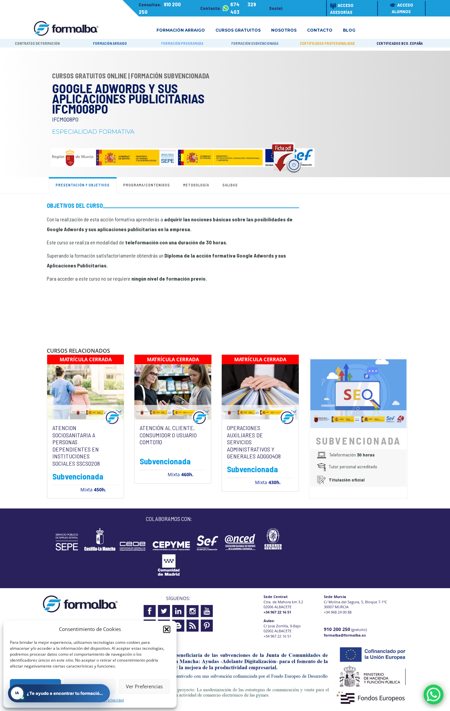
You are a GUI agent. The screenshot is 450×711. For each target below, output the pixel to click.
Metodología (196, 185)
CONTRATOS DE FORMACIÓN (37, 43)
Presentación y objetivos (83, 185)
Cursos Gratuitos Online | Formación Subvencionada (131, 76)
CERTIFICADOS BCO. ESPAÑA (400, 43)
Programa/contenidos (146, 185)
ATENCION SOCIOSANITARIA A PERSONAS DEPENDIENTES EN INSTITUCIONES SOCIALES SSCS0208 (76, 445)
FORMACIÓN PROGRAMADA (182, 43)
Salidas (230, 185)
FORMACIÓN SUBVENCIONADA (254, 43)
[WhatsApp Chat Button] (433, 694)
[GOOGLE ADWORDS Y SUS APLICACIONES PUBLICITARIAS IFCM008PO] (358, 393)
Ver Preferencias (144, 686)
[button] (166, 629)
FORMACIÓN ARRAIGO (110, 43)
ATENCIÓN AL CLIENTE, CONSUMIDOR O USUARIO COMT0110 (168, 435)
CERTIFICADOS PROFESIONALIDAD (327, 43)
